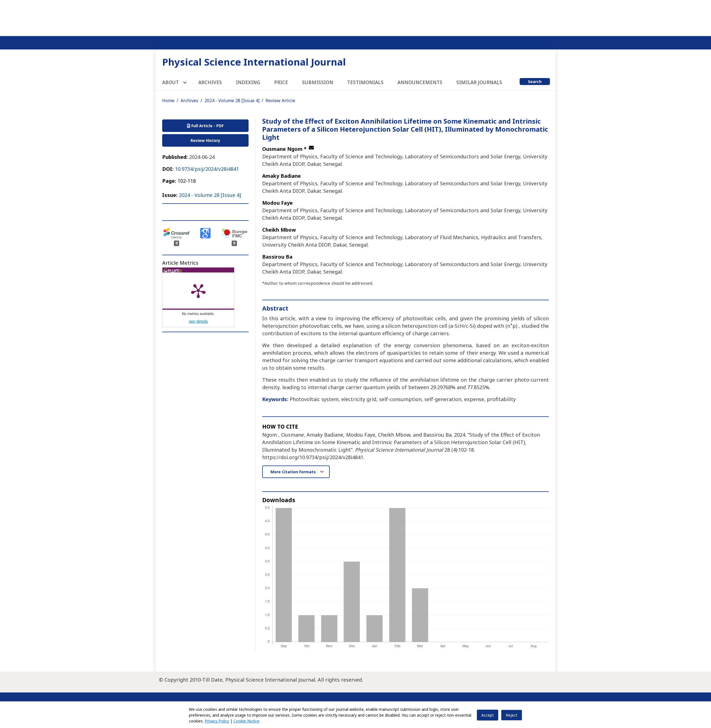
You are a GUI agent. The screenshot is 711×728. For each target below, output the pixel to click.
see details (198, 321)
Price (281, 82)
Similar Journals (479, 82)
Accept (487, 715)
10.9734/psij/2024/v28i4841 (207, 169)
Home (168, 100)
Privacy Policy (217, 721)
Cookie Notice (246, 721)
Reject (511, 715)
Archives (210, 82)
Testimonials (365, 82)
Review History (205, 140)
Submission (317, 82)
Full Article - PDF (207, 125)
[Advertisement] (355, 16)
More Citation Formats (294, 471)
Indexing (248, 82)
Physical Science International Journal (254, 61)
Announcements (419, 82)
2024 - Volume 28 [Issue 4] (231, 100)
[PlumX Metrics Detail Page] (198, 290)
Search (535, 81)
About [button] (171, 82)
